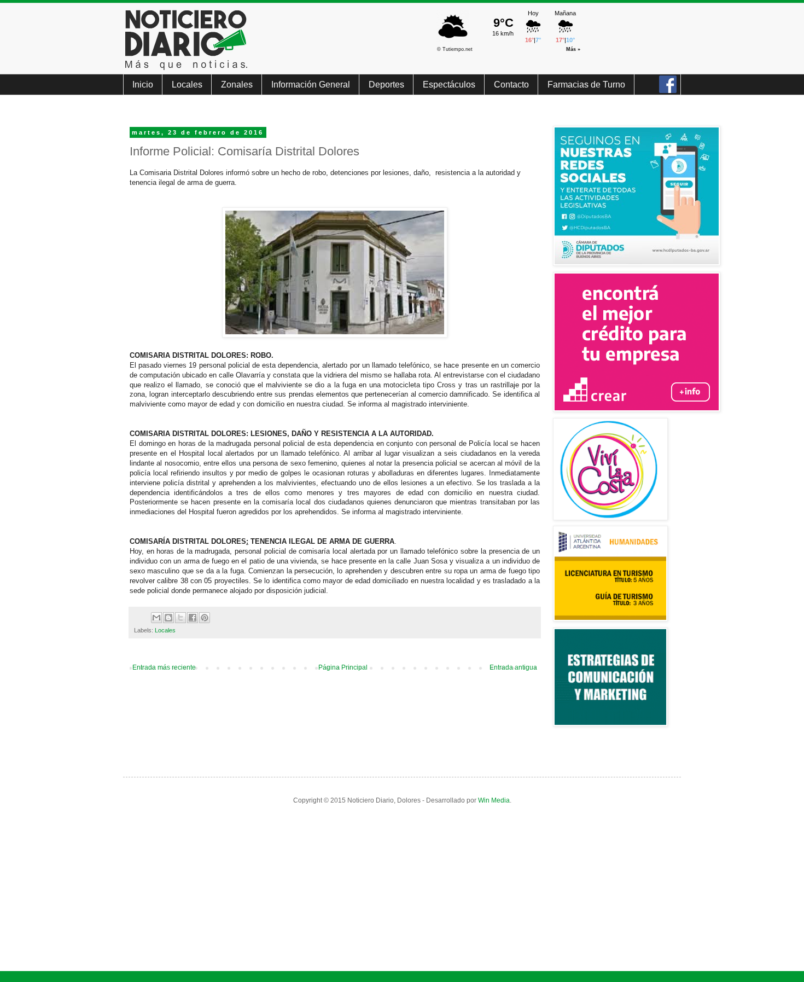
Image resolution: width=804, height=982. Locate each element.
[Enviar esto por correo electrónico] (156, 617)
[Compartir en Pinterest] (204, 617)
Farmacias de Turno (586, 84)
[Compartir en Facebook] (192, 617)
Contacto (511, 84)
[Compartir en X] (180, 617)
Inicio (142, 84)
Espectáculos (449, 84)
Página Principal (343, 667)
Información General (310, 84)
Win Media (494, 800)
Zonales (237, 84)
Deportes (386, 84)
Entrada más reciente (164, 667)
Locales (187, 84)
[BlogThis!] (168, 617)
